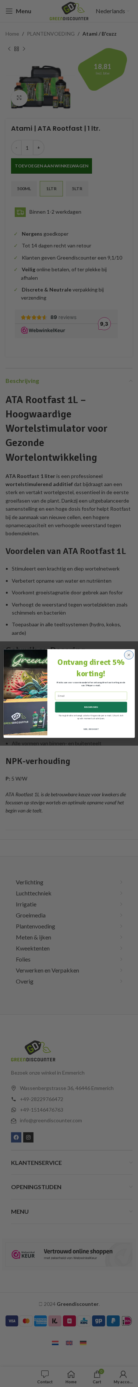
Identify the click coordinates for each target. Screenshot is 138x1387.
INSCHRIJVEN (91, 707)
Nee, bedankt (91, 729)
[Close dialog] (128, 655)
